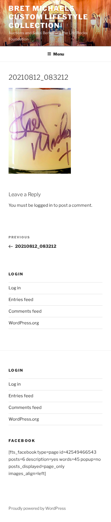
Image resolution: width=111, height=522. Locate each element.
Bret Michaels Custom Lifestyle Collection (48, 17)
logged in (43, 205)
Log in (15, 287)
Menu (58, 54)
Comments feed (25, 311)
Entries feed (21, 299)
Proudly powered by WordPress (37, 508)
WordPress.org (24, 323)
